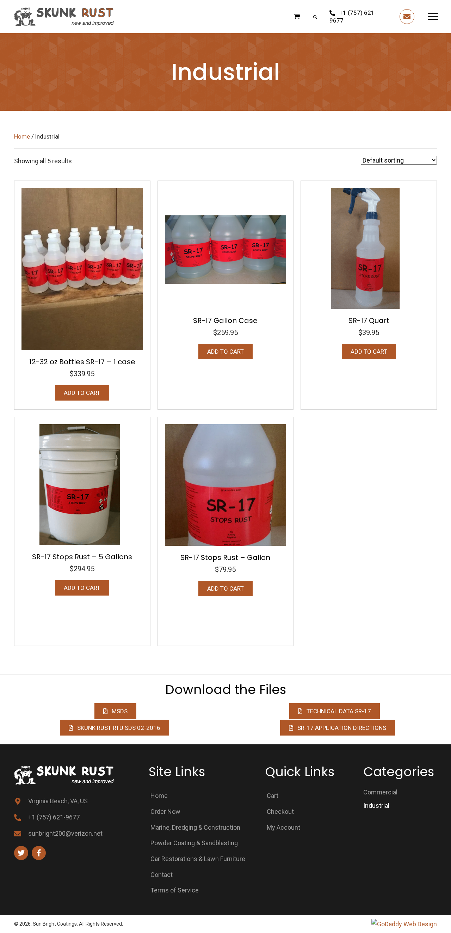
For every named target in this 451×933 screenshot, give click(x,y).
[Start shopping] (298, 16)
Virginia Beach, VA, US (58, 801)
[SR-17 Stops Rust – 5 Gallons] (82, 484)
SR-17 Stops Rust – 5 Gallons (82, 557)
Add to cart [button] (82, 392)
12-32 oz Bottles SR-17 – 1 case (82, 362)
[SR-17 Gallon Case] (225, 247)
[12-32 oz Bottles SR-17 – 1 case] (82, 268)
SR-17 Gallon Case (225, 320)
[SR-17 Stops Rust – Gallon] (225, 484)
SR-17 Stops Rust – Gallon (225, 557)
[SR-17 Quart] (369, 247)
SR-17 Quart (368, 320)
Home (22, 136)
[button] (359, 16)
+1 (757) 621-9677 (54, 817)
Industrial (376, 805)
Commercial (380, 792)
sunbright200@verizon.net (65, 833)
